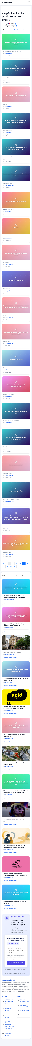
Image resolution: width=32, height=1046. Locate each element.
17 (3, 567)
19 (11, 567)
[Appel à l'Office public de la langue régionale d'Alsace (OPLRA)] (16, 620)
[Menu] (29, 2)
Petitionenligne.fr (7, 2)
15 (23, 563)
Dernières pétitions (20, 30)
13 (16, 563)
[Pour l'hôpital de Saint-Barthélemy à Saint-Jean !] (16, 731)
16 (27, 563)
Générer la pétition (17, 962)
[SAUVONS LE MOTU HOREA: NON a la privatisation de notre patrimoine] (16, 592)
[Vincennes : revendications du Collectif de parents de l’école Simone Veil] (16, 787)
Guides (5, 997)
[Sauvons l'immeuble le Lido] (16, 647)
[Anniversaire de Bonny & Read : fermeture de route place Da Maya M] (16, 869)
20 (14, 567)
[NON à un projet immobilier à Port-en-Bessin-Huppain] (16, 674)
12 (12, 563)
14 (20, 563)
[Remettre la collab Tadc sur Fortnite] (16, 814)
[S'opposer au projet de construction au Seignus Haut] (16, 759)
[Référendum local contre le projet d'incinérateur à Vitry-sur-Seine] (16, 702)
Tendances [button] (6, 30)
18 (7, 567)
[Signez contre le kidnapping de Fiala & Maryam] (16, 898)
